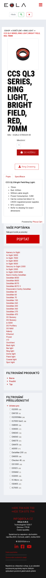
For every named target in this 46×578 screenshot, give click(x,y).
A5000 (16, 448)
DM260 (16, 433)
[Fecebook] (22, 546)
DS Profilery (11, 326)
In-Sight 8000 (12, 261)
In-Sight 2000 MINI (14, 272)
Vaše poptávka (11, 552)
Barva (11, 378)
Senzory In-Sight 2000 (16, 266)
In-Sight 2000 (12, 269)
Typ (11, 384)
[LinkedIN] (16, 546)
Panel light (10, 357)
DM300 (16, 456)
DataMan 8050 (12, 278)
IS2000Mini (18, 417)
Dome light (11, 354)
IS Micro (17, 480)
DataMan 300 (12, 306)
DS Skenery (11, 320)
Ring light (10, 351)
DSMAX (16, 472)
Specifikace (20, 176)
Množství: (21, 140)
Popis (8, 176)
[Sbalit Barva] (7, 378)
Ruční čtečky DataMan (16, 275)
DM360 (16, 437)
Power (9, 337)
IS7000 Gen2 (19, 421)
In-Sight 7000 (12, 258)
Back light (10, 345)
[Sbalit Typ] (7, 384)
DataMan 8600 (12, 280)
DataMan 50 (11, 292)
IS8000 (16, 425)
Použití (12, 381)
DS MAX (9, 328)
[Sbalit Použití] (7, 381)
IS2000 (16, 409)
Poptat (23, 239)
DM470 (16, 444)
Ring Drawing (28, 166)
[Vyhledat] (21, 14)
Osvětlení (10, 342)
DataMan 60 (11, 295)
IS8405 (16, 484)
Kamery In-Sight (13, 252)
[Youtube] (29, 546)
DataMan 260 (12, 303)
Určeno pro (14, 406)
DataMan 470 (12, 314)
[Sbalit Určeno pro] (7, 406)
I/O (7, 340)
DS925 (16, 468)
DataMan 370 (12, 311)
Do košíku (29, 152)
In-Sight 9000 (12, 264)
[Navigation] (40, 3)
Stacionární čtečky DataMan (18, 289)
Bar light (9, 348)
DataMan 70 (11, 297)
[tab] (23, 378)
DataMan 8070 (12, 283)
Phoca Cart (37, 222)
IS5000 (16, 476)
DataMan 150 (12, 300)
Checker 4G (18, 460)
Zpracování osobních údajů (16, 557)
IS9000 (16, 429)
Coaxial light (11, 359)
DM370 (16, 441)
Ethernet (10, 334)
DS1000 (16, 464)
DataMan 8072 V (13, 286)
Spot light (10, 362)
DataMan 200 (19, 452)
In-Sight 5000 (12, 255)
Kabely (9, 331)
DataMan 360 (12, 309)
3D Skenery (11, 317)
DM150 (16, 413)
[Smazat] (29, 14)
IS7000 (16, 488)
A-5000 (9, 323)
